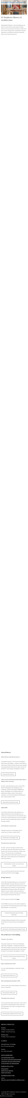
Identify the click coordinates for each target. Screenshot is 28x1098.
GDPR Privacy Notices (7, 1070)
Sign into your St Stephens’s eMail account (13, 1080)
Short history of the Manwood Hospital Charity (14, 929)
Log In (3, 1078)
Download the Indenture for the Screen (12, 1013)
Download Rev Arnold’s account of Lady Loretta (14, 864)
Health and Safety (6, 1072)
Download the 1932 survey (9, 975)
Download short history (8, 774)
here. (17, 873)
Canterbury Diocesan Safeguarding (10, 1061)
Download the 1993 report (9, 992)
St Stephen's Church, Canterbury (12, 2)
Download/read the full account (10, 802)
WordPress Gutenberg (6, 1096)
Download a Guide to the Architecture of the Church (14, 957)
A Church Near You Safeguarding (10, 1063)
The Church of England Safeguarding (11, 1059)
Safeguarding (4, 1068)
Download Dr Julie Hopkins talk (10, 837)
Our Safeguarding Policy (7, 1057)
